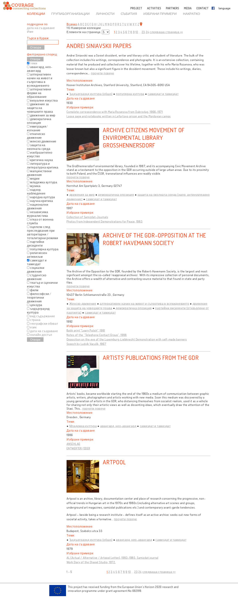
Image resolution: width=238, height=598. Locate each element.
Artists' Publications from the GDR (151, 357)
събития (129, 14)
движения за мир (82, 195)
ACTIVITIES (154, 8)
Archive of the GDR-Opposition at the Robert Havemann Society (154, 239)
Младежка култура (83, 426)
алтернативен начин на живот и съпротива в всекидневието (144, 304)
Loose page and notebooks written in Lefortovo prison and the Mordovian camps (119, 116)
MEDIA (188, 8)
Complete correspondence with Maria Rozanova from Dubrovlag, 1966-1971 (115, 112)
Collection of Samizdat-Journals (87, 217)
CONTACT (202, 8)
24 (147, 32)
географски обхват (44, 323)
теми (33, 63)
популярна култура (130, 94)
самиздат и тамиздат (163, 94)
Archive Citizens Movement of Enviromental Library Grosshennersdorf (144, 137)
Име (30, 31)
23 (143, 32)
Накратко (191, 14)
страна (35, 320)
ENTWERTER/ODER (78, 448)
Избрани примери (160, 14)
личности (105, 14)
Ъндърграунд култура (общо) (91, 94)
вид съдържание (42, 316)
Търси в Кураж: (38, 38)
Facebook (214, 8)
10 (136, 32)
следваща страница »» (166, 32)
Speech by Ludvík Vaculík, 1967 (86, 344)
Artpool (114, 462)
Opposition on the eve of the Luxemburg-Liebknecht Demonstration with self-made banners (127, 339)
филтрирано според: (42, 54)
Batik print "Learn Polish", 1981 (86, 330)
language (224, 8)
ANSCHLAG (73, 444)
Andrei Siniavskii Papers (99, 45)
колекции (36, 14)
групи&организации (70, 14)
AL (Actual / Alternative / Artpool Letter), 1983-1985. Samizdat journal (112, 558)
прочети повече (102, 73)
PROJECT (136, 8)
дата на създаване (41, 28)
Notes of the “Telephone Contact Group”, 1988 (97, 335)
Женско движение (82, 304)
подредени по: (37, 24)
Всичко (72, 24)
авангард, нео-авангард (118, 426)
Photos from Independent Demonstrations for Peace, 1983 (105, 221)
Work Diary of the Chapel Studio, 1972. (91, 562)
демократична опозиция (116, 195)
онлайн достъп (41, 335)
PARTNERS (172, 8)
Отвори (35, 59)
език (33, 327)
